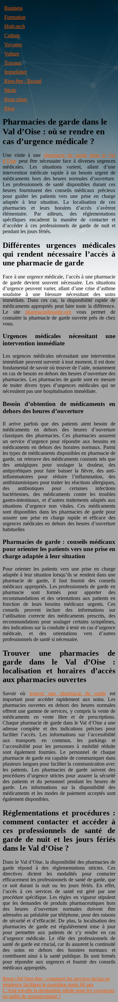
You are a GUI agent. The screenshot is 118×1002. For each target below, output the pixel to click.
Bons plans (15, 99)
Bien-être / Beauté (23, 81)
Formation (15, 17)
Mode (10, 90)
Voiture (11, 53)
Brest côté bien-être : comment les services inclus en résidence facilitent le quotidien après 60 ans (56, 981)
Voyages (13, 44)
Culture (12, 35)
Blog (9, 108)
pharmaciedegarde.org (48, 312)
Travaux (12, 63)
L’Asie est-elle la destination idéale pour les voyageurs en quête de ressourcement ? (59, 993)
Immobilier (15, 72)
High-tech (14, 26)
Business (13, 8)
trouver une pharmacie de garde (68, 693)
